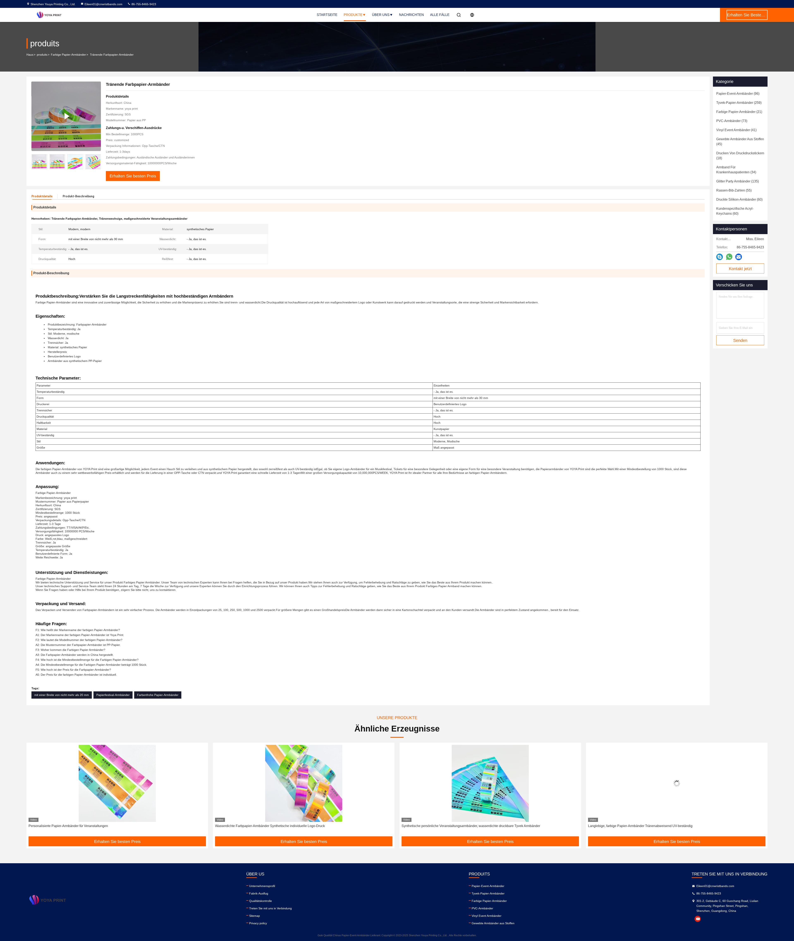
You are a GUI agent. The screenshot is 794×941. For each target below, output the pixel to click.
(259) (739, 102)
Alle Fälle (440, 15)
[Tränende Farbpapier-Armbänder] (66, 116)
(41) (736, 130)
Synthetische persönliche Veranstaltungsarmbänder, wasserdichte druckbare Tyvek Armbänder (284, 826)
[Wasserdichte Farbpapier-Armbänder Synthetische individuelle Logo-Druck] (117, 783)
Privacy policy (258, 923)
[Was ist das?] (729, 256)
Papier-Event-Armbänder (488, 886)
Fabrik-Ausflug (258, 893)
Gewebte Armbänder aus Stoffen (493, 923)
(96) (737, 93)
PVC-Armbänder (482, 908)
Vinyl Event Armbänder (486, 915)
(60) (739, 199)
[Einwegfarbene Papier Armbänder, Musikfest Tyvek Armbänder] (676, 783)
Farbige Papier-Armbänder (68, 54)
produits (42, 54)
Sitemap (254, 915)
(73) (731, 121)
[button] (98, 162)
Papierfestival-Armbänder (113, 695)
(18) (740, 155)
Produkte (353, 15)
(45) (740, 141)
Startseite (327, 15)
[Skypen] (719, 257)
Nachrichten (411, 15)
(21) (739, 112)
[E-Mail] (738, 257)
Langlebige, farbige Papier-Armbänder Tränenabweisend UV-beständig (454, 826)
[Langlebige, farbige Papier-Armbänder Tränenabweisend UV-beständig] (490, 783)
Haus (29, 54)
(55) (734, 190)
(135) (737, 181)
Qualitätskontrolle (260, 901)
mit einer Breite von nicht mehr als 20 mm (61, 695)
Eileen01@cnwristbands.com (103, 4)
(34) (736, 169)
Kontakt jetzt (740, 268)
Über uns (381, 15)
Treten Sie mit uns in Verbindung (270, 908)
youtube (698, 919)
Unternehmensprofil (262, 886)
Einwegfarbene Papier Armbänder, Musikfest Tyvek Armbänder (634, 826)
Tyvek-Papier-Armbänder (488, 893)
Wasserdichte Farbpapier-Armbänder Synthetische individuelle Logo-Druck (83, 826)
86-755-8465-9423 (143, 4)
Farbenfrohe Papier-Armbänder (157, 695)
